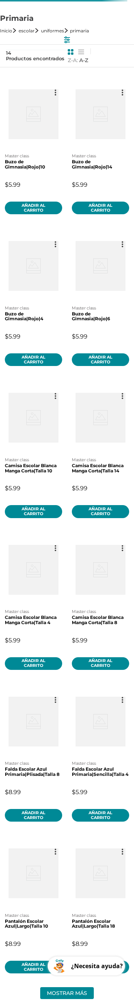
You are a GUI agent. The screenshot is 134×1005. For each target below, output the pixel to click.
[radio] (70, 52)
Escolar (27, 30)
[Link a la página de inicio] (8, 30)
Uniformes (52, 30)
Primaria (79, 30)
